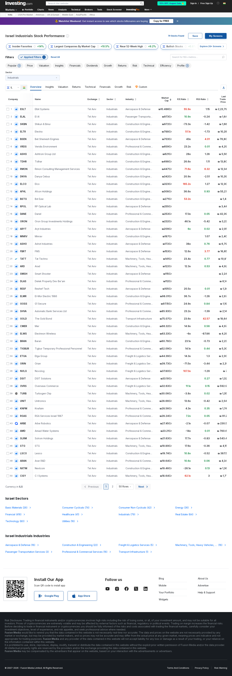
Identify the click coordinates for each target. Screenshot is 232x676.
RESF (23, 289)
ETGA (23, 356)
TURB (23, 393)
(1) (133, 551)
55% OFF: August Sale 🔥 (171, 3)
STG (22, 446)
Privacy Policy (202, 668)
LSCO (23, 453)
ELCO (23, 184)
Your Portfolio (166, 592)
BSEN (23, 139)
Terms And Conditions (178, 668)
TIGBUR (24, 348)
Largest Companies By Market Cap (74, 46)
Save (195, 36)
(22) (80, 545)
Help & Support (206, 592)
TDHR (23, 161)
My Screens (215, 36)
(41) (70, 514)
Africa (92, 15)
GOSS (23, 304)
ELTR (23, 131)
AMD (22, 431)
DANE (23, 214)
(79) (127, 514)
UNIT (23, 401)
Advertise (203, 585)
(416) (13, 514)
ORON (23, 221)
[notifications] (218, 3)
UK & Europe (53, 15)
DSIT (23, 378)
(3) (27, 551)
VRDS (23, 146)
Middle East (67, 15)
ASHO (23, 244)
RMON (24, 169)
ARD (22, 266)
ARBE (23, 423)
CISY (23, 476)
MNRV (23, 236)
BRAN (23, 341)
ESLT (23, 109)
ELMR (23, 296)
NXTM (23, 468)
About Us (203, 578)
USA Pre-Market (25, 15)
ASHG (23, 154)
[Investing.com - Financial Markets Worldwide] (18, 3)
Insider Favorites (22, 46)
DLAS (23, 281)
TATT (23, 259)
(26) (16, 507)
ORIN (23, 363)
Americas (40, 15)
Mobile (162, 585)
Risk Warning (220, 668)
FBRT (23, 251)
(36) (182, 507)
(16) (68, 521)
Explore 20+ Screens (210, 46)
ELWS (23, 333)
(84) (184, 514)
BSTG (23, 199)
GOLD (23, 319)
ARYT (23, 229)
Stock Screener (114, 10)
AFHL (23, 191)
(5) (136, 545)
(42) (135, 507)
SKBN (23, 124)
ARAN (23, 461)
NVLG (23, 371)
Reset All (55, 57)
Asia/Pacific (81, 15)
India (10, 15)
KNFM (23, 408)
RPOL (23, 206)
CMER (23, 326)
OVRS (23, 386)
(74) (76, 507)
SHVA (23, 311)
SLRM (23, 438)
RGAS (23, 416)
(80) (15, 521)
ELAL (23, 116)
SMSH (23, 274)
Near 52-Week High (131, 46)
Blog (161, 578)
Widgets (163, 599)
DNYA (23, 176)
